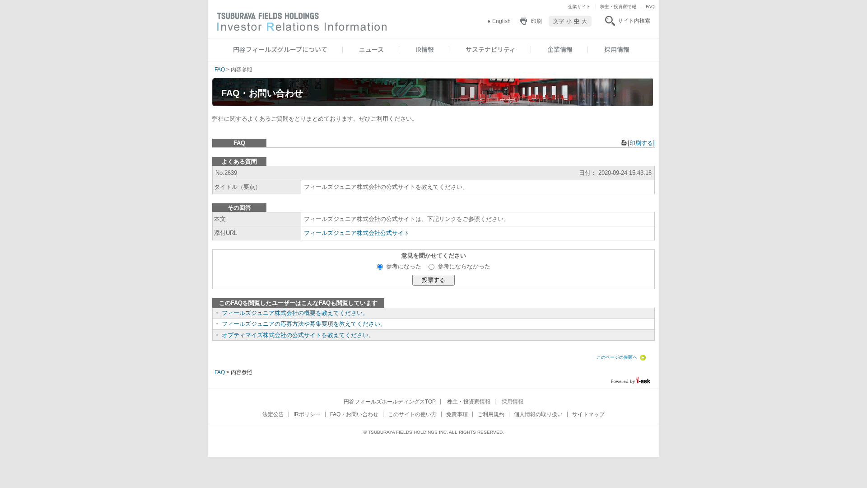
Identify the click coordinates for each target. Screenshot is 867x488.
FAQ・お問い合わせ (354, 414)
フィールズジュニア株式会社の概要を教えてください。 (295, 313)
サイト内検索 (634, 21)
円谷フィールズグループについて (280, 49)
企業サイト (579, 6)
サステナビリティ (491, 49)
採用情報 (616, 49)
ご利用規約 (490, 414)
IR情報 (424, 49)
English (501, 21)
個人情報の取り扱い (538, 414)
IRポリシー (307, 414)
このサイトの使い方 (412, 414)
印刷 (536, 21)
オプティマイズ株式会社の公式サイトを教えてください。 (298, 335)
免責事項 (457, 414)
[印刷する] (641, 143)
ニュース (371, 49)
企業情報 (560, 49)
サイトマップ (588, 414)
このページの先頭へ (617, 357)
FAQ (650, 6)
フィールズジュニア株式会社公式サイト (357, 233)
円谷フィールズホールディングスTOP (390, 402)
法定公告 (273, 414)
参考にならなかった (464, 266)
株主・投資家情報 (618, 6)
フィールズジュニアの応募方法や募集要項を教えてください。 (304, 323)
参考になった (407, 266)
